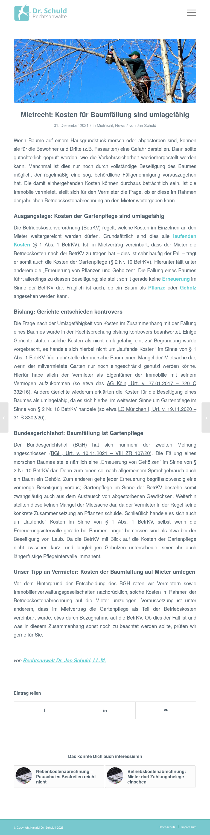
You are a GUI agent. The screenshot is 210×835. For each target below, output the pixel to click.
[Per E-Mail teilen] (166, 710)
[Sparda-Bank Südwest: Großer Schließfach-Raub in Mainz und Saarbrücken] (206, 417)
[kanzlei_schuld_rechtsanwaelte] (40, 12)
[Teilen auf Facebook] (44, 710)
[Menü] (188, 12)
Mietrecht (105, 125)
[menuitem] (188, 12)
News (120, 125)
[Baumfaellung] (105, 71)
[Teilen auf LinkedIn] (105, 710)
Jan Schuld (146, 125)
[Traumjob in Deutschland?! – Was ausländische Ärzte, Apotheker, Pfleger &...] (4, 417)
